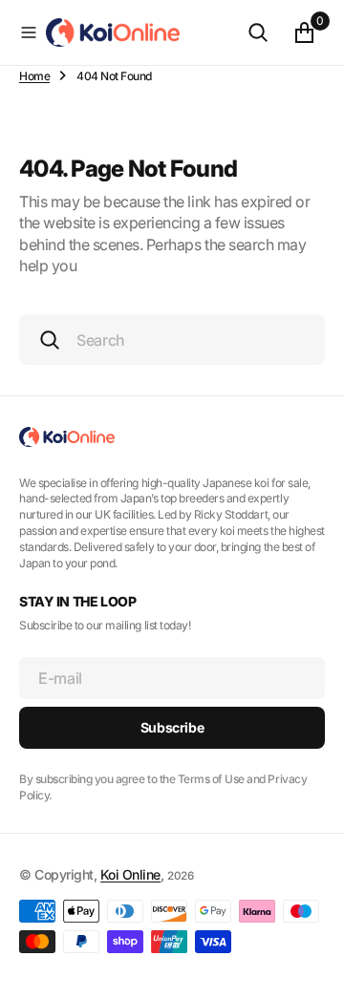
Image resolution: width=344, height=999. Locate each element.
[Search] (258, 32)
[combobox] (172, 339)
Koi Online (130, 874)
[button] (28, 32)
